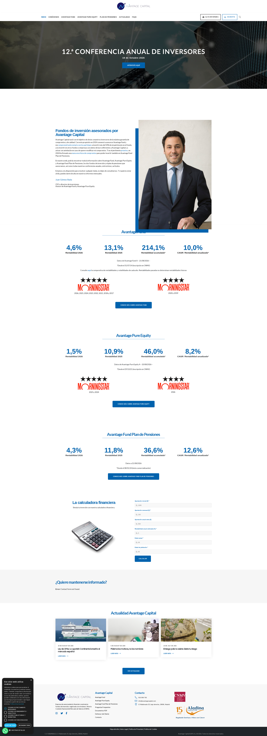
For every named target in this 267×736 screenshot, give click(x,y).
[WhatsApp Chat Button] (5, 731)
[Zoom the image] (74, 693)
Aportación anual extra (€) (143, 519)
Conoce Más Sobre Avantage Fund (133, 305)
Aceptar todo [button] (10, 725)
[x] (61, 714)
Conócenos (53, 17)
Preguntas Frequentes (102, 707)
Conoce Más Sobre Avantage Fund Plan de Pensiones (133, 476)
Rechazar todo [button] (24, 725)
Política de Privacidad (136, 729)
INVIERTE (231, 17)
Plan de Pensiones (108, 17)
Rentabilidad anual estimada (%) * (146, 529)
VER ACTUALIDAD (133, 671)
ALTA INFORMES (212, 17)
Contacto (98, 717)
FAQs (134, 17)
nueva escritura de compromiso (84, 153)
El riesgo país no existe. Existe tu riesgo (180, 649)
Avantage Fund (68, 17)
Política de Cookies (150, 729)
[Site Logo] (133, 6)
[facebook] (66, 714)
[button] (240, 17)
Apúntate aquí (133, 65)
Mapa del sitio (114, 729)
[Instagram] (56, 714)
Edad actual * (139, 538)
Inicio (43, 17)
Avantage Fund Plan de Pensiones (106, 704)
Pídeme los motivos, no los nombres (127, 649)
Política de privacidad (17, 704)
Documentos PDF (101, 711)
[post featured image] (80, 630)
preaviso (124, 150)
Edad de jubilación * (141, 547)
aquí (89, 270)
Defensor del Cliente (102, 714)
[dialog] (17, 706)
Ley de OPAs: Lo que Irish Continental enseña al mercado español (79, 650)
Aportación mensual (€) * (143, 510)
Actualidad (124, 17)
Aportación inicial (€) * (142, 501)
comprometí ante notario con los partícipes (75, 145)
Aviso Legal (124, 729)
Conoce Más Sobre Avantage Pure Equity (133, 404)
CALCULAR (143, 558)
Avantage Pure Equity (87, 17)
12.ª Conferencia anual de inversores (133, 51)
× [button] (31, 680)
